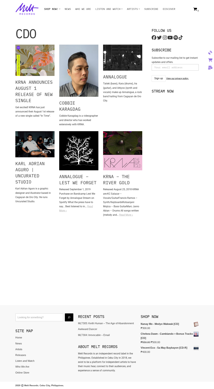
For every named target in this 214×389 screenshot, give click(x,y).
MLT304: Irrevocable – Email (94, 335)
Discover (169, 8)
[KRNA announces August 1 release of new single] (35, 60)
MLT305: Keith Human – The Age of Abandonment (106, 323)
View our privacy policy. (177, 78)
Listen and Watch (24, 361)
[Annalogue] (122, 58)
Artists (18, 349)
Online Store (22, 372)
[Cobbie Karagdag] (78, 71)
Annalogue (115, 77)
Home (18, 337)
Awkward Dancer (87, 329)
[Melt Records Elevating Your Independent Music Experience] (27, 9)
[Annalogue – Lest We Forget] (78, 150)
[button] (59, 9)
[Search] (69, 317)
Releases (20, 355)
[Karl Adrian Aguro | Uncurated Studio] (35, 144)
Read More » (126, 214)
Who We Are (83, 8)
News (68, 8)
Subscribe (151, 8)
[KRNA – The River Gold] (122, 150)
